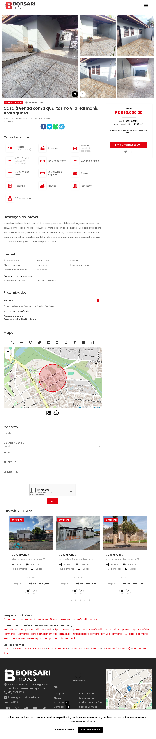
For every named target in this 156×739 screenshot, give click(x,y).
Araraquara (22, 118)
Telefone (10, 462)
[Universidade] (74, 342)
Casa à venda (20, 554)
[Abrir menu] (146, 5)
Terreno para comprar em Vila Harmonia (51, 638)
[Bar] (65, 342)
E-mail (8, 452)
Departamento (14, 443)
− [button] (8, 356)
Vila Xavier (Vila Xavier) (116, 648)
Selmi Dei (95, 648)
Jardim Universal (57, 648)
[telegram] (62, 127)
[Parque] (39, 342)
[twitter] (49, 127)
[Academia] (12, 342)
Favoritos (60, 702)
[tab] (75, 94)
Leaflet (81, 407)
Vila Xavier (39, 648)
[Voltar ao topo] (78, 675)
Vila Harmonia (42, 118)
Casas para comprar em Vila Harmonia (73, 619)
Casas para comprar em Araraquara (26, 619)
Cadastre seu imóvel (90, 702)
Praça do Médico (13, 316)
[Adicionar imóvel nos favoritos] (125, 151)
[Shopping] (83, 342)
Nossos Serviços (88, 706)
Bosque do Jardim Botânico (20, 319)
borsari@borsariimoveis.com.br (25, 697)
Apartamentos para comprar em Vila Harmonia (83, 629)
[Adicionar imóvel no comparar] (131, 151)
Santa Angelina (79, 648)
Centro (8, 648)
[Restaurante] (92, 342)
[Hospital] (57, 342)
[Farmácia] (48, 342)
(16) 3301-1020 (16, 692)
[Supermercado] (21, 342)
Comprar (59, 693)
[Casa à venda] (31, 533)
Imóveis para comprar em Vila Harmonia (28, 629)
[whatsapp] (56, 127)
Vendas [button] (8, 446)
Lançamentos (86, 697)
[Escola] (30, 342)
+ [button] (8, 351)
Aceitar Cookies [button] (90, 729)
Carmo (136, 648)
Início (6, 118)
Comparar (61, 706)
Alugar (57, 697)
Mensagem (11, 472)
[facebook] (43, 127)
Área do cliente (87, 693)
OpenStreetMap (94, 407)
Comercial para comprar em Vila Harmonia (44, 634)
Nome (7, 433)
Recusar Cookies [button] (64, 729)
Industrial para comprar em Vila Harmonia (97, 634)
